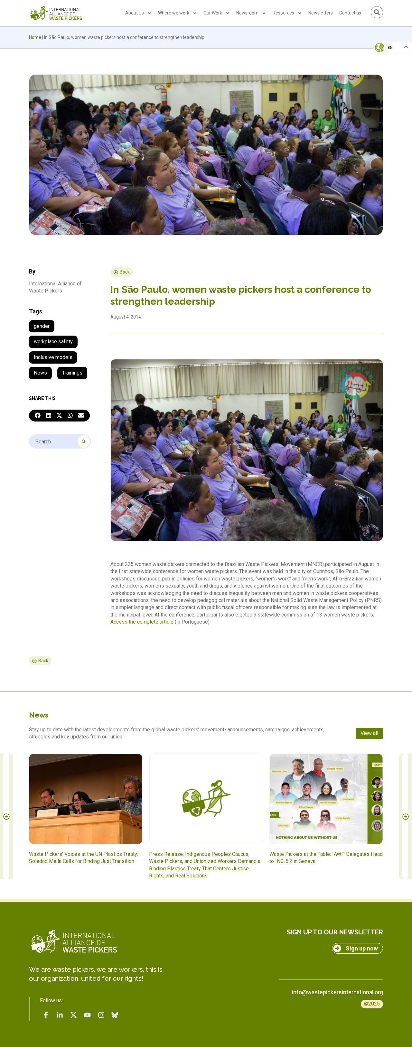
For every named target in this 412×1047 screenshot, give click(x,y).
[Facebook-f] (46, 1015)
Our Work (212, 12)
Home (35, 37)
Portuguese (391, 79)
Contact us (350, 12)
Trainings (72, 373)
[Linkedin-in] (60, 1015)
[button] (37, 415)
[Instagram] (101, 1015)
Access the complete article (141, 622)
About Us (134, 12)
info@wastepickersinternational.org (337, 992)
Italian (386, 66)
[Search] (84, 441)
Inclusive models (53, 357)
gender (42, 326)
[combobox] (60, 441)
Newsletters (320, 12)
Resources (283, 12)
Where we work (173, 12)
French (386, 53)
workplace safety (53, 341)
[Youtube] (87, 1015)
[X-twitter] (74, 1015)
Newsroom (247, 12)
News (40, 373)
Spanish (386, 92)
